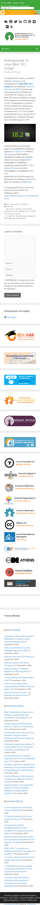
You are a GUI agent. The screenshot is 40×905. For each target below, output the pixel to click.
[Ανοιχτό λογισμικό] (20, 36)
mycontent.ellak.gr (24, 6)
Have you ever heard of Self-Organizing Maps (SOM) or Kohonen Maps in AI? (19, 686)
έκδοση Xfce (9, 168)
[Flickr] (7, 26)
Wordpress (4, 898)
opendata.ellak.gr (15, 705)
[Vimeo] (34, 21)
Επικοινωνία (32, 900)
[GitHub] (25, 21)
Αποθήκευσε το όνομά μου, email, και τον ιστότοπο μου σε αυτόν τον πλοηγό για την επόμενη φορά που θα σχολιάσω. (19, 284)
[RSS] (11, 26)
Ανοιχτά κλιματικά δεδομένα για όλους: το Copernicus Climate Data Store (18, 726)
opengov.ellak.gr (14, 801)
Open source (15, 204)
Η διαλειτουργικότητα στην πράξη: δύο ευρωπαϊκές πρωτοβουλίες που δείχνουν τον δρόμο (19, 839)
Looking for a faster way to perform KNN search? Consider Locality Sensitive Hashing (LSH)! (19, 639)
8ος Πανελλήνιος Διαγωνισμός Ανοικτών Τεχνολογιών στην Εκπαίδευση (20, 13)
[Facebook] (10, 21)
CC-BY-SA (23, 900)
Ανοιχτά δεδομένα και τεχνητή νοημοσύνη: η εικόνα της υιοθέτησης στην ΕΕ (19, 758)
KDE (6, 89)
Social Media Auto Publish (11, 904)
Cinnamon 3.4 (18, 151)
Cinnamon (30, 86)
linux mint (9, 206)
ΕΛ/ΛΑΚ (3, 6)
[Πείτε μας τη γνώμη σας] (6, 21)
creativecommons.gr (12, 6)
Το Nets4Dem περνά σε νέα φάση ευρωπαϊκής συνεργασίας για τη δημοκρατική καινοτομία (18, 869)
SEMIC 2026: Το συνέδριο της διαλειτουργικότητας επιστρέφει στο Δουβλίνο (19, 851)
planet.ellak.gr (13, 629)
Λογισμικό (24, 204)
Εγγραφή (15, 3)
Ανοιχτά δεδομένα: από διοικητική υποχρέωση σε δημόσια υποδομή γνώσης (18, 779)
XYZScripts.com (31, 904)
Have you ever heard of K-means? (18, 656)
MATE (18, 89)
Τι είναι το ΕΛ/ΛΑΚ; (6, 3)
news (8, 204)
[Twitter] (15, 21)
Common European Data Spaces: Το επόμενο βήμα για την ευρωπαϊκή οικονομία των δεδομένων (19, 747)
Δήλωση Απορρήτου (27, 898)
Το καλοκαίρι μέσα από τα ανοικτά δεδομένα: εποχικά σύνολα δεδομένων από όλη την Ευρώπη (19, 735)
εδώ (29, 182)
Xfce (10, 89)
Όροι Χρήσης (13, 898)
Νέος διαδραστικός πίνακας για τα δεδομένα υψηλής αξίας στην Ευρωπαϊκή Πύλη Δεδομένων (18, 715)
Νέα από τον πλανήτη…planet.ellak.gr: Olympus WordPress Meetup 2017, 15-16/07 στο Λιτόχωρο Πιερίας (20, 211)
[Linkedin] (20, 21)
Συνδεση (22, 3)
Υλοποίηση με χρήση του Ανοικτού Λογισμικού (20, 895)
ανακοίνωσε (17, 81)
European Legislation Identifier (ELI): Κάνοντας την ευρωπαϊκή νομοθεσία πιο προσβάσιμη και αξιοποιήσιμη (19, 767)
